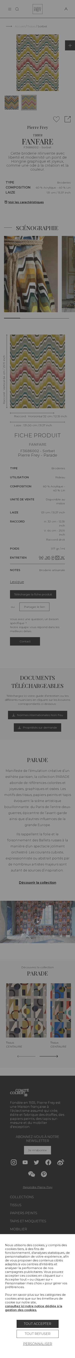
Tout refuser (37, 1334)
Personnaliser (37, 1344)
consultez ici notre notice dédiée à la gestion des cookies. (33, 1308)
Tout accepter (37, 1324)
